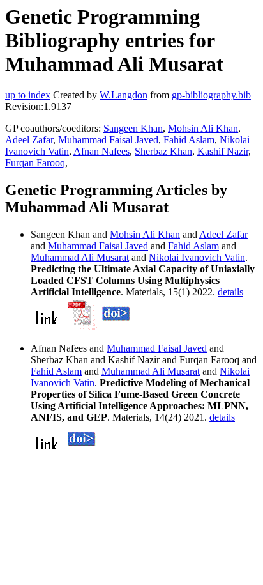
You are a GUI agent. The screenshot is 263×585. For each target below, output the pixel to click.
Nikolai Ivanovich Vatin (197, 257)
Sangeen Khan (133, 128)
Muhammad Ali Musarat (80, 257)
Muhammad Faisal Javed (108, 139)
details (230, 291)
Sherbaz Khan (163, 151)
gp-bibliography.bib (211, 95)
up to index (27, 95)
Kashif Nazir (222, 151)
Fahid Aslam (188, 139)
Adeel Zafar (29, 139)
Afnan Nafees (101, 151)
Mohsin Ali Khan (203, 128)
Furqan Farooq (35, 162)
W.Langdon (123, 95)
